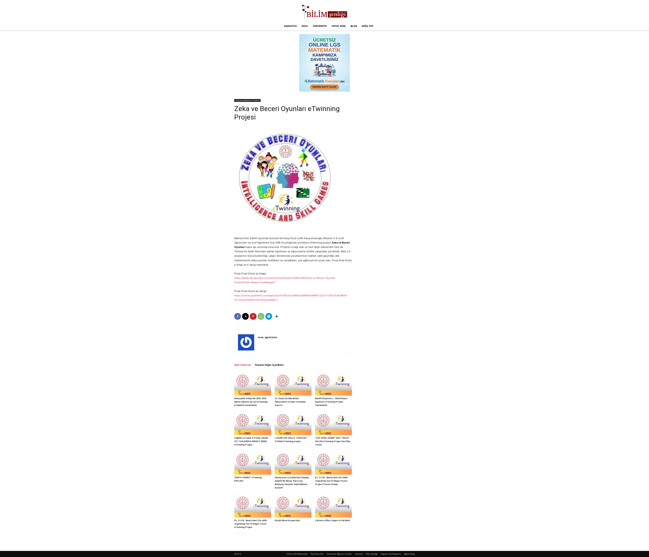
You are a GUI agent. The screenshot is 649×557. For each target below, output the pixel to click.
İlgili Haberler (242, 365)
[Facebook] (237, 316)
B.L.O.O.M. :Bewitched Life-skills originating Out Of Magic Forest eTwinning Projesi (250, 523)
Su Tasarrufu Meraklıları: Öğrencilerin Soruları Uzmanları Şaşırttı (290, 401)
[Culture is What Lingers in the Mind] (333, 505)
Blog (354, 26)
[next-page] (242, 534)
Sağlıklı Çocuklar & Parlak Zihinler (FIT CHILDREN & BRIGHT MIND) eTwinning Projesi (251, 441)
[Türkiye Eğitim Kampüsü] (324, 11)
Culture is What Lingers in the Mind (332, 520)
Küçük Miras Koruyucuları (287, 520)
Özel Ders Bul (317, 553)
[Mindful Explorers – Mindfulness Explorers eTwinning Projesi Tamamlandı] (333, 383)
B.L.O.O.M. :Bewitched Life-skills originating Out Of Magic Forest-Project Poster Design (331, 481)
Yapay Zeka (338, 26)
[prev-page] (236, 534)
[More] (276, 316)
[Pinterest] (253, 316)
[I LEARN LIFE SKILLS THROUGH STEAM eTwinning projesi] (293, 422)
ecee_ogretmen (267, 337)
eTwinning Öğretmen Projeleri (247, 100)
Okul (305, 26)
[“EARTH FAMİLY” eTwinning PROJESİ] (252, 462)
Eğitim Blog (409, 553)
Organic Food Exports (391, 553)
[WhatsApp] (261, 316)
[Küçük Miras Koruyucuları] (293, 505)
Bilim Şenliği (372, 553)
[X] (245, 316)
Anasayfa (290, 26)
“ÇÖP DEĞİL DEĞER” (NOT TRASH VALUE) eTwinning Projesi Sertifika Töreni (332, 441)
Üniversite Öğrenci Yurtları (339, 553)
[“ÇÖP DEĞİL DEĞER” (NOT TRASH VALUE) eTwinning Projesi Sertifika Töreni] (333, 422)
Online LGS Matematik (296, 553)
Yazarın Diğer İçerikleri (269, 365)
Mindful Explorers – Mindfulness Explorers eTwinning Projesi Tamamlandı (331, 401)
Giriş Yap (367, 26)
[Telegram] (268, 316)
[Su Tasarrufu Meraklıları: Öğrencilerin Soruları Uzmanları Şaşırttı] (293, 383)
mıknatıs (359, 553)
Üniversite (320, 26)
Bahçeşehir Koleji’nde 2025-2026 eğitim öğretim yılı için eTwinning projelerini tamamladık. (251, 401)
